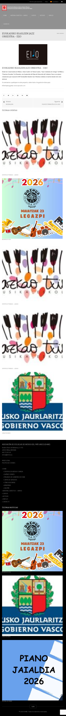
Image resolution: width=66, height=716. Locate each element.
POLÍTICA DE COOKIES (8, 462)
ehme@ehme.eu (7, 454)
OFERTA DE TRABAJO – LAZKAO (10, 175)
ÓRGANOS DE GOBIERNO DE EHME (14, 477)
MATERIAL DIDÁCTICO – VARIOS (19, 15)
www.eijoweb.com (19, 85)
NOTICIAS (42, 15)
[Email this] (27, 95)
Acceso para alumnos (36, 1)
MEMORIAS (7, 485)
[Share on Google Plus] (13, 95)
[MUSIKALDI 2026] (32, 208)
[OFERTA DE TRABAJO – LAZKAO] (32, 144)
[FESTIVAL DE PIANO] (32, 670)
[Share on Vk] (22, 95)
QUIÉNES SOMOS (9, 474)
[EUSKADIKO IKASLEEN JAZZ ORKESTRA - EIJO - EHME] (17, 7)
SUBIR (33, 707)
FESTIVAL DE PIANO (7, 701)
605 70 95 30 (6, 452)
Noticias (61, 33)
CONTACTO (6, 24)
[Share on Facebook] (4, 95)
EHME (5, 15)
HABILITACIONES (6, 433)
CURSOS (33, 15)
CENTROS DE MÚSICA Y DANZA (13, 471)
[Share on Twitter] (8, 95)
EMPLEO (51, 15)
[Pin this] (17, 95)
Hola (46, 1)
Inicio (58, 33)
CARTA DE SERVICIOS (10, 479)
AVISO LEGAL (6, 460)
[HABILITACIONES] (32, 402)
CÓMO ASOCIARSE (9, 482)
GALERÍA (6, 488)
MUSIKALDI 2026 (6, 239)
